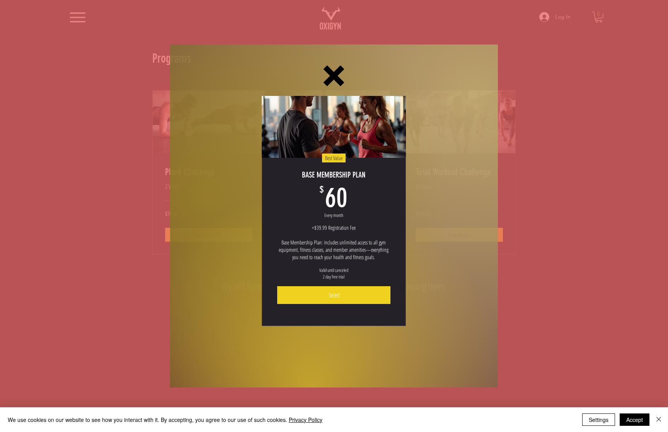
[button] (334, 75)
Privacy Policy (305, 419)
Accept (634, 419)
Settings (598, 419)
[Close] (658, 419)
